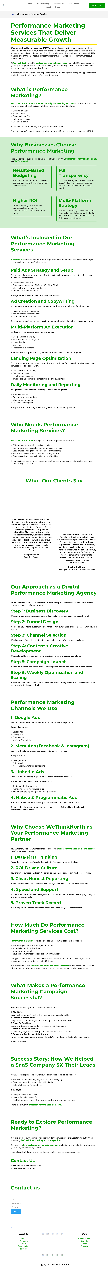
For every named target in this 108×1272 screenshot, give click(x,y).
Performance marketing (22, 440)
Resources (23, 1248)
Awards (84, 1241)
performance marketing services (51, 63)
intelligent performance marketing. (45, 1104)
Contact (84, 1246)
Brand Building (42, 4)
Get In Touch (97, 5)
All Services (74, 4)
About (48, 7)
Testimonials (58, 4)
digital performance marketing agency (76, 848)
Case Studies (84, 1238)
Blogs (57, 7)
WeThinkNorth (21, 161)
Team (23, 1243)
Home (29, 4)
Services (24, 1241)
